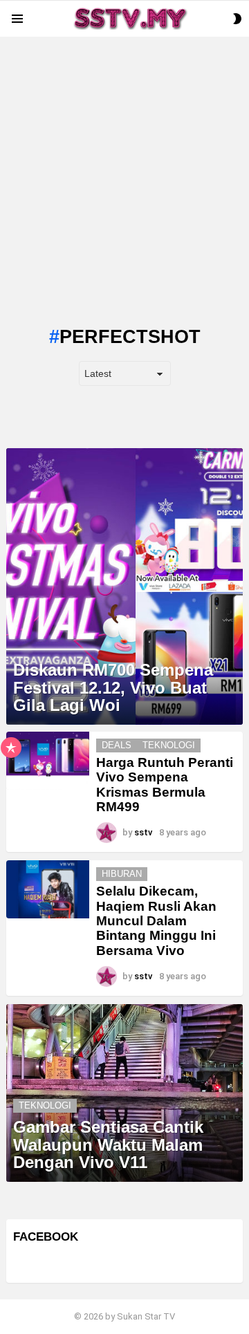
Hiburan (122, 874)
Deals (116, 745)
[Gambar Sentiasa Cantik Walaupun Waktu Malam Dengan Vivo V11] (124, 1093)
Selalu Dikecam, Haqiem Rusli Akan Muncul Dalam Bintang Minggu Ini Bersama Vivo (156, 921)
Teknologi (168, 745)
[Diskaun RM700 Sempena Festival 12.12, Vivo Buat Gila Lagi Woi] (124, 586)
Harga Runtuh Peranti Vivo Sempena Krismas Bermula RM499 (164, 784)
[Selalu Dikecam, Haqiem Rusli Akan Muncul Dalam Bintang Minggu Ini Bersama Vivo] (47, 889)
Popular (11, 747)
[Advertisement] (124, 161)
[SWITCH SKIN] (237, 19)
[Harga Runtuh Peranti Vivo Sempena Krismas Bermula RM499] (47, 761)
